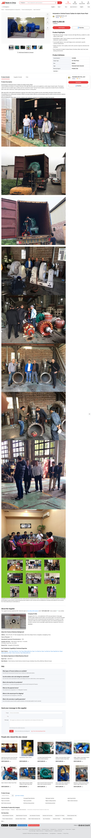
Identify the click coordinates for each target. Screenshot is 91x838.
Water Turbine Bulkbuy (67, 818)
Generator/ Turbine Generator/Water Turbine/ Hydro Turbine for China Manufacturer (81, 784)
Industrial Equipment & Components (12, 9)
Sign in (88, 3)
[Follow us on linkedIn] (89, 825)
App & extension (73, 6)
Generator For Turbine (59, 815)
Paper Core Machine (36, 651)
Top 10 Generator (46, 818)
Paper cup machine (27, 800)
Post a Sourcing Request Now (38, 731)
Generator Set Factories (47, 815)
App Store (4, 825)
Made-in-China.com (39, 830)
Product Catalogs (20, 795)
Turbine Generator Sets (72, 815)
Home (2, 9)
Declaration (59, 833)
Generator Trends (56, 818)
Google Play (13, 825)
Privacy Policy (65, 833)
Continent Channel (61, 829)
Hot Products (18, 829)
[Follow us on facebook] (79, 825)
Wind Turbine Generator (6, 803)
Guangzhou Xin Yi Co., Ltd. (61, 15)
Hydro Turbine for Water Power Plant (8, 782)
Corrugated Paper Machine (29, 798)
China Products (25, 829)
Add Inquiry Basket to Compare (26, 52)
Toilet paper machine (50, 798)
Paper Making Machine (25, 652)
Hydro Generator (36, 9)
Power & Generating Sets (27, 9)
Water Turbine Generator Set (34, 818)
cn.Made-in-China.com (58, 830)
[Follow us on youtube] (85, 825)
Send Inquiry (62, 27)
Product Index (68, 829)
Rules (89, 6)
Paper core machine (5, 800)
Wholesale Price (53, 829)
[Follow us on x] (81, 825)
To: (8, 716)
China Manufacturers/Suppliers (35, 829)
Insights (73, 829)
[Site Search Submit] (59, 2)
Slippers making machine (51, 800)
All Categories (6, 6)
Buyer (59, 6)
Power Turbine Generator (7, 818)
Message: (7, 720)
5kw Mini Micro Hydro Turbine (25, 757)
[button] (55, 2)
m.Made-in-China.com (49, 830)
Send (11, 731)
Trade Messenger (22, 825)
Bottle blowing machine (50, 803)
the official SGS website (33, 611)
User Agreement (53, 833)
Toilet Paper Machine (13, 651)
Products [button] (23, 2)
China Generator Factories (7, 815)
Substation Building (5, 798)
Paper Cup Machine (46, 651)
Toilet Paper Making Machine (25, 651)
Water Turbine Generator (14, 652)
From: (7, 713)
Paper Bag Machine (55, 651)
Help (66, 6)
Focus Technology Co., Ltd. (36, 833)
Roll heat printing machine (28, 803)
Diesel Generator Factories (21, 815)
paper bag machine (72, 798)
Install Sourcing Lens (34, 825)
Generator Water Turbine (21, 818)
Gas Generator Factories (35, 815)
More (2, 821)
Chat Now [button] (81, 27)
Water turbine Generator (73, 800)
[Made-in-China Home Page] (8, 2)
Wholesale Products (45, 829)
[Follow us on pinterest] (87, 825)
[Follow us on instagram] (83, 825)
